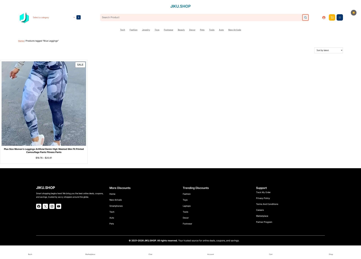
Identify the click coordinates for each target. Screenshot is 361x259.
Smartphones (116, 206)
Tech (122, 29)
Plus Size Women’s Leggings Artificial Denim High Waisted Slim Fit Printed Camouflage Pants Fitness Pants (44, 151)
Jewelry (146, 29)
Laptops (187, 206)
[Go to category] (78, 17)
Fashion (133, 29)
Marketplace (262, 216)
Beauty (181, 29)
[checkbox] (353, 13)
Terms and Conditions (267, 204)
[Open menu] (340, 17)
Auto (221, 29)
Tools (211, 29)
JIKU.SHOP (180, 6)
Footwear (168, 29)
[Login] (323, 17)
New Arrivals (234, 29)
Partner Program (264, 222)
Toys (157, 29)
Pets (202, 29)
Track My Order (263, 192)
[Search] (305, 17)
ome (113, 194)
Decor (192, 29)
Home (21, 40)
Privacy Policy (263, 198)
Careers (260, 210)
